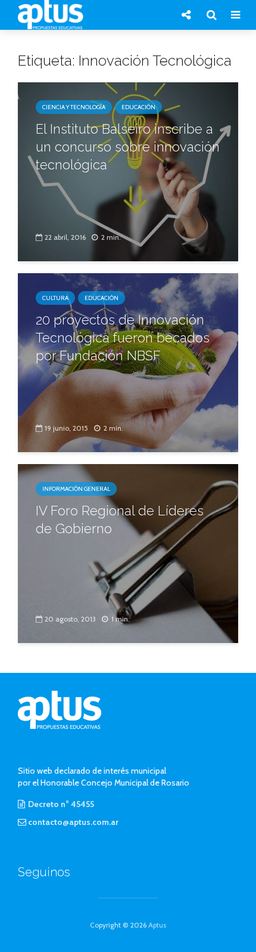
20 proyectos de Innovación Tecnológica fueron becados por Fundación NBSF (123, 337)
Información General (76, 489)
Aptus (157, 924)
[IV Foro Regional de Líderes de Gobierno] (128, 552)
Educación (138, 107)
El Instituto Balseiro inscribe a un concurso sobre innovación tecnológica (128, 146)
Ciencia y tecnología (73, 107)
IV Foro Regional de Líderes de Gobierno (120, 519)
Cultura (55, 298)
